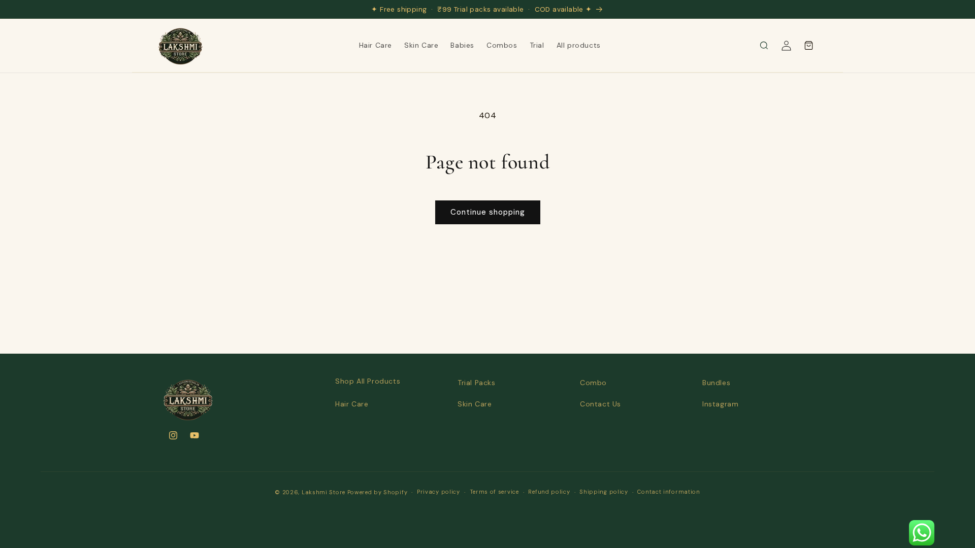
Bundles (716, 382)
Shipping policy (603, 491)
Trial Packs (477, 382)
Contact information (668, 491)
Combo (593, 382)
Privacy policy (438, 491)
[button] (764, 46)
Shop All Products (367, 381)
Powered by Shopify (377, 492)
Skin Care (475, 403)
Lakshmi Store (323, 492)
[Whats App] (921, 532)
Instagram (720, 403)
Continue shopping (487, 212)
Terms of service (494, 491)
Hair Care (351, 403)
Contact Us (600, 403)
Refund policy (549, 491)
